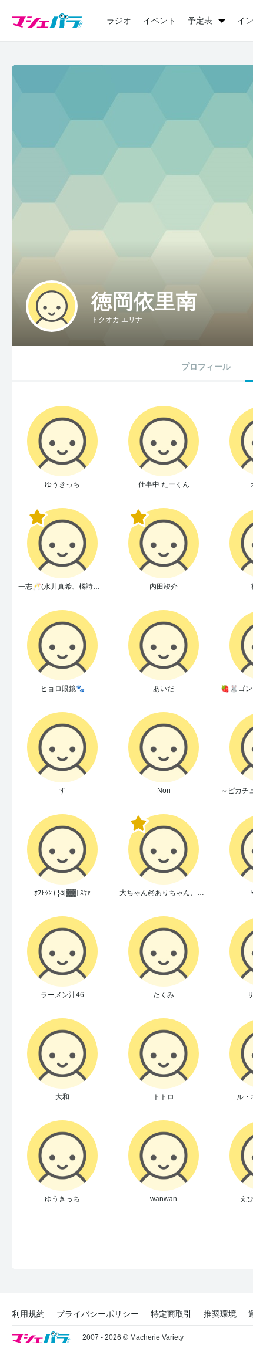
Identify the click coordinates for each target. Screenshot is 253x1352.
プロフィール (206, 366)
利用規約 (28, 1314)
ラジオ (118, 20)
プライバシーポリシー (97, 1314)
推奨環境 (220, 1314)
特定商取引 (171, 1314)
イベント (159, 20)
